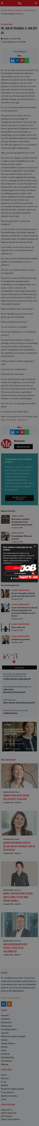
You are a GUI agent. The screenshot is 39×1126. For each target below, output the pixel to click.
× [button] (34, 546)
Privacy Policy (17, 563)
